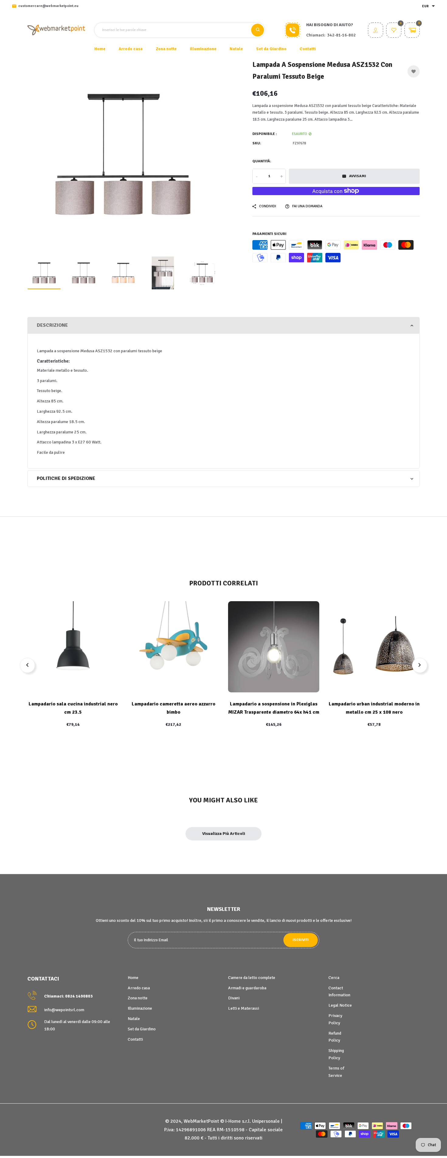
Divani (234, 998)
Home (100, 48)
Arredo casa (139, 988)
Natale (134, 1018)
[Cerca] (257, 30)
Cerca (333, 977)
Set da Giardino (142, 1029)
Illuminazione (140, 1008)
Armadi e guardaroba (247, 988)
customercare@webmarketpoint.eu (48, 6)
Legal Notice (340, 1005)
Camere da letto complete (251, 977)
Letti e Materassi (243, 1008)
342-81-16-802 (341, 35)
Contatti (308, 48)
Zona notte (137, 998)
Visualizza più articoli (223, 833)
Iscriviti (301, 940)
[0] (393, 30)
